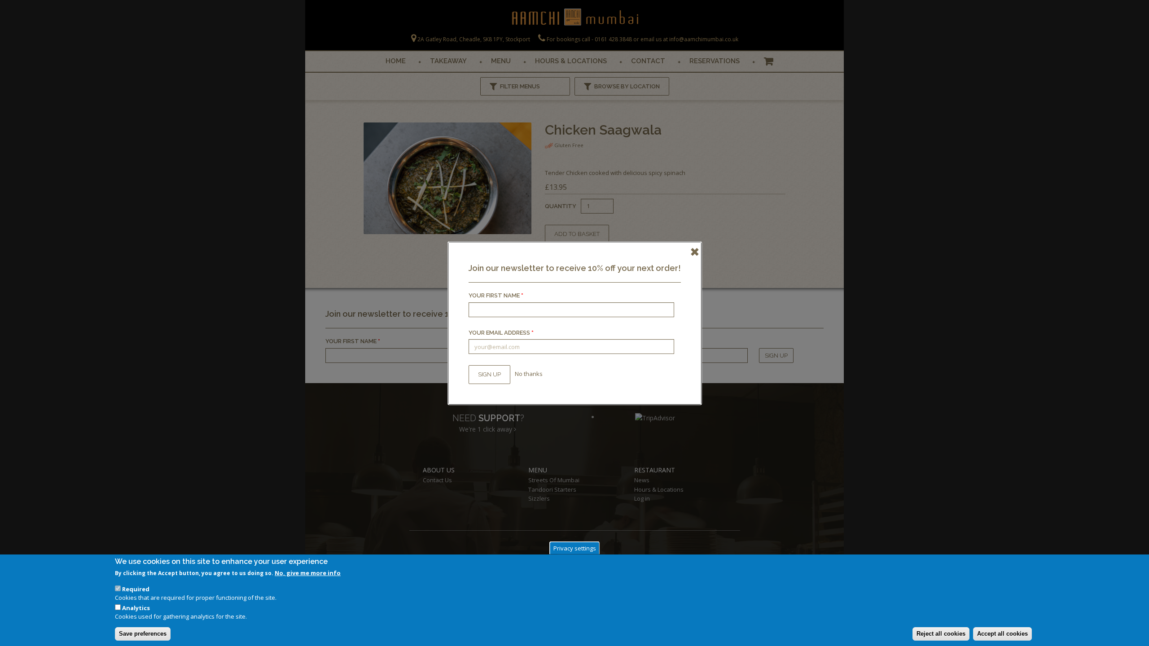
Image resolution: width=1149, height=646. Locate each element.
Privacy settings (574, 548)
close (692, 251)
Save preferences (143, 633)
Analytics (136, 608)
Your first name (496, 295)
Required (135, 589)
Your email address (501, 332)
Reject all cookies (941, 633)
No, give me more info (308, 573)
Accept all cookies (1002, 633)
